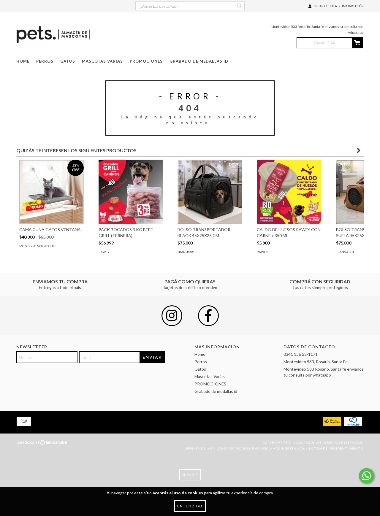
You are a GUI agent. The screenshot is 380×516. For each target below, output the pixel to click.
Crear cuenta (325, 6)
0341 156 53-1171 (301, 354)
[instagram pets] (172, 315)
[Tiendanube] (42, 444)
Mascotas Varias (102, 61)
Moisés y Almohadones (37, 246)
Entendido (190, 506)
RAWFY (104, 252)
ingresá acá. (293, 448)
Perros (44, 61)
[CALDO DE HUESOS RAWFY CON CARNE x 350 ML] (289, 192)
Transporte (187, 252)
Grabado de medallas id (199, 61)
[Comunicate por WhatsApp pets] (366, 475)
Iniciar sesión (353, 6)
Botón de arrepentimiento (336, 448)
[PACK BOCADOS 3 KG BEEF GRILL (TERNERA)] (131, 192)
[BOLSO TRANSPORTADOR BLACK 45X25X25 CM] (210, 192)
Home (22, 61)
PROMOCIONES (146, 61)
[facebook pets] (208, 315)
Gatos (67, 61)
